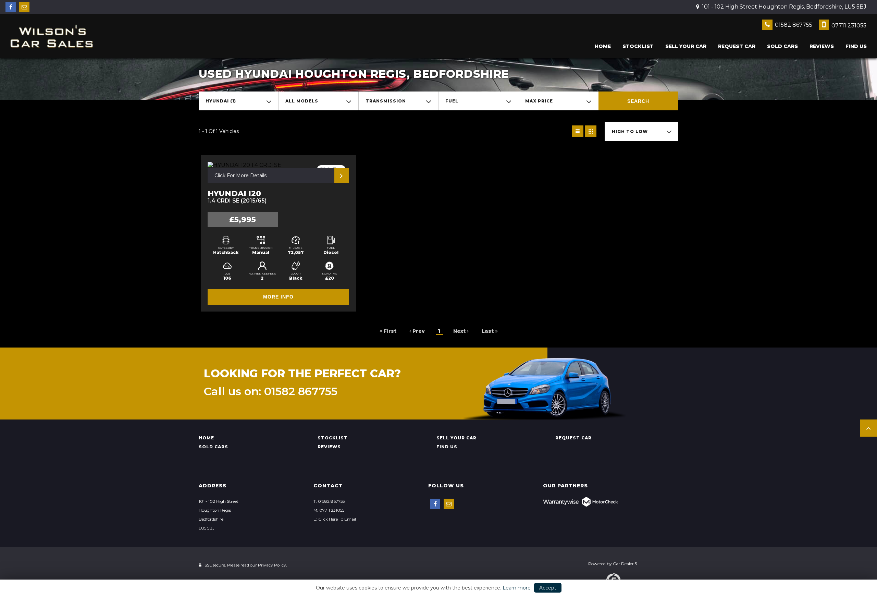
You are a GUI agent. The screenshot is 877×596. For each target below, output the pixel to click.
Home (603, 46)
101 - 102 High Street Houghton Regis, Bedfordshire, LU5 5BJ (783, 6)
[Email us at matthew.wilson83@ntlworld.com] (24, 7)
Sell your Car (685, 46)
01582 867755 (793, 25)
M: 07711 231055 (328, 510)
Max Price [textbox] (539, 101)
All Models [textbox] (301, 101)
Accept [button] (547, 588)
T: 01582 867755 (329, 501)
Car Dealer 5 (625, 563)
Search (638, 101)
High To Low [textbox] (630, 131)
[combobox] (238, 101)
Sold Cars (782, 46)
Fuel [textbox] (451, 101)
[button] (868, 428)
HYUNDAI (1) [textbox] (221, 101)
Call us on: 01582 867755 (270, 391)
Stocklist (638, 46)
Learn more (517, 588)
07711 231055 (848, 25)
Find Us (856, 46)
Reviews (822, 46)
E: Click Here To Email (334, 519)
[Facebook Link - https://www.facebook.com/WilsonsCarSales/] (10, 7)
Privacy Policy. (272, 565)
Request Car (736, 46)
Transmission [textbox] (386, 101)
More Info (278, 297)
